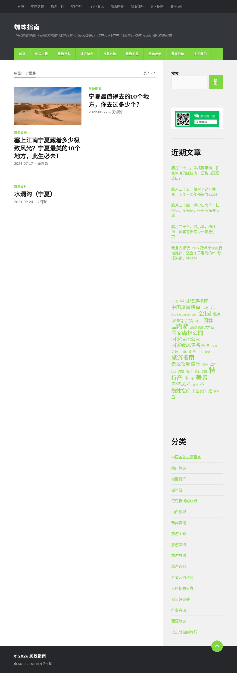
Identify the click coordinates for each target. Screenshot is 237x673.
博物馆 (177, 320)
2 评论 (42, 202)
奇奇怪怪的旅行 (184, 501)
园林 (208, 320)
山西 (192, 351)
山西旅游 (178, 511)
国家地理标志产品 (202, 327)
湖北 (197, 371)
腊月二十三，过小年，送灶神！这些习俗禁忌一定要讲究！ (193, 231)
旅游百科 (57, 6)
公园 (205, 313)
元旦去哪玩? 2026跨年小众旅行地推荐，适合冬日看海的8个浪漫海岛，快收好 (196, 253)
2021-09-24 (23, 202)
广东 (200, 352)
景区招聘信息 (185, 364)
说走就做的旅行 (184, 632)
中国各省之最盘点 (186, 457)
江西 (173, 371)
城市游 (176, 490)
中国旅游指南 (194, 301)
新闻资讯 (178, 522)
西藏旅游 (178, 621)
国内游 (179, 326)
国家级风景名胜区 (190, 345)
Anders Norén (30, 664)
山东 (184, 352)
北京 (217, 314)
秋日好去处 (180, 599)
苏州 (195, 385)
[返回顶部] (217, 646)
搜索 (175, 73)
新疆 (208, 351)
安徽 (214, 345)
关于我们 (176, 6)
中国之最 (37, 6)
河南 (181, 371)
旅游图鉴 (117, 6)
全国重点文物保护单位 (184, 314)
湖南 (204, 371)
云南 (205, 308)
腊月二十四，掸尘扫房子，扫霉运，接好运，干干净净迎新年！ (195, 210)
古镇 (189, 320)
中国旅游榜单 (185, 307)
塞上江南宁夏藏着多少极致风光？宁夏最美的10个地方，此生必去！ (47, 148)
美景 (202, 377)
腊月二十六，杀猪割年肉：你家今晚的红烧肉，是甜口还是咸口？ (195, 172)
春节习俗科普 (182, 577)
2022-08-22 (98, 112)
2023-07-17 (23, 163)
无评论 (42, 163)
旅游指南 (182, 357)
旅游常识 (178, 544)
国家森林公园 (187, 333)
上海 (174, 301)
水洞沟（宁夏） (35, 194)
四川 (198, 321)
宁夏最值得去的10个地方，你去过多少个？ (119, 100)
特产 (176, 377)
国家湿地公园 (185, 339)
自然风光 (181, 384)
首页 (21, 6)
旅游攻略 (137, 6)
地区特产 (77, 6)
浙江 (189, 371)
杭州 (205, 364)
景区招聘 (156, 6)
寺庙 (175, 351)
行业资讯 (97, 6)
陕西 (216, 391)
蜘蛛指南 (27, 26)
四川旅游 (178, 468)
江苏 (213, 364)
